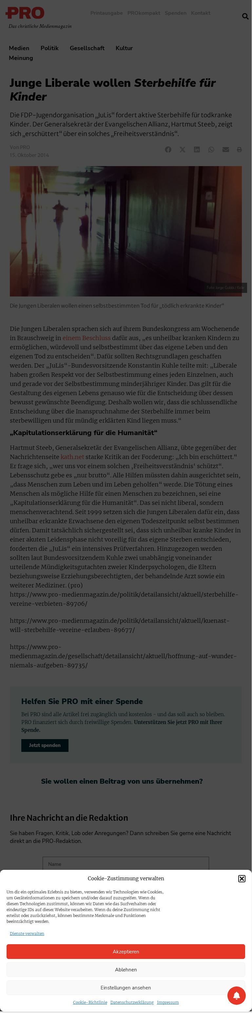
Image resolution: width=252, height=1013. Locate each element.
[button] (242, 878)
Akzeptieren (126, 951)
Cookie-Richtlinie (90, 1002)
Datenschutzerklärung (132, 1002)
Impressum (168, 1002)
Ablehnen (126, 969)
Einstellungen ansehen (126, 987)
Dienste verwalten (27, 933)
